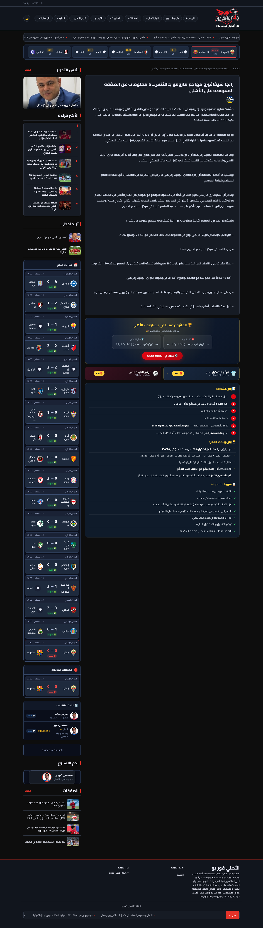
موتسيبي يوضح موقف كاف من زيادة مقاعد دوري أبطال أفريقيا (101, 915)
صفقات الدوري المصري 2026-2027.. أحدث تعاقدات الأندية (42, 176)
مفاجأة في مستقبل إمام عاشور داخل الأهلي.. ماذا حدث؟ (49, 37)
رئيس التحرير (172, 18)
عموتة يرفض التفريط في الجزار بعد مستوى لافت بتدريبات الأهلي (34, 915)
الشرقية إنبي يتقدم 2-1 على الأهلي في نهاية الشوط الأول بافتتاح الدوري (42, 149)
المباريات (116, 18)
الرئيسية (190, 18)
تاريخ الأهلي (80, 18)
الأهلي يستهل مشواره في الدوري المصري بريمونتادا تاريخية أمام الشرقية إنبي (120, 37)
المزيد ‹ (27, 70)
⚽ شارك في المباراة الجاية (162, 355)
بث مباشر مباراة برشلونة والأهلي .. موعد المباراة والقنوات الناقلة (45, 191)
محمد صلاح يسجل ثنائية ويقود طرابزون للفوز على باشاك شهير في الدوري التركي (42, 164)
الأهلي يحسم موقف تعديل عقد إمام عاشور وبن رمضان (165, 915)
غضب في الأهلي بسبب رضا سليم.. (51, 237)
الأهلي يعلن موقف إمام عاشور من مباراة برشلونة (47, 250)
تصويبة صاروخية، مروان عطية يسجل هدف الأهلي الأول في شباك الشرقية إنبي (42, 135)
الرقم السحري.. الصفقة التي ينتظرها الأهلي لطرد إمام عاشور (194, 37)
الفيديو (99, 18)
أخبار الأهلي (153, 18)
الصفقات (134, 18)
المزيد (62, 18)
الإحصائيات (44, 18)
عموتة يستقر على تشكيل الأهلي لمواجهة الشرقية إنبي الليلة (42, 206)
